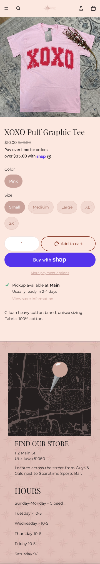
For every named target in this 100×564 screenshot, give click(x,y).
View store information (32, 298)
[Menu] (6, 8)
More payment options (50, 273)
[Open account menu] (81, 8)
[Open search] (18, 8)
